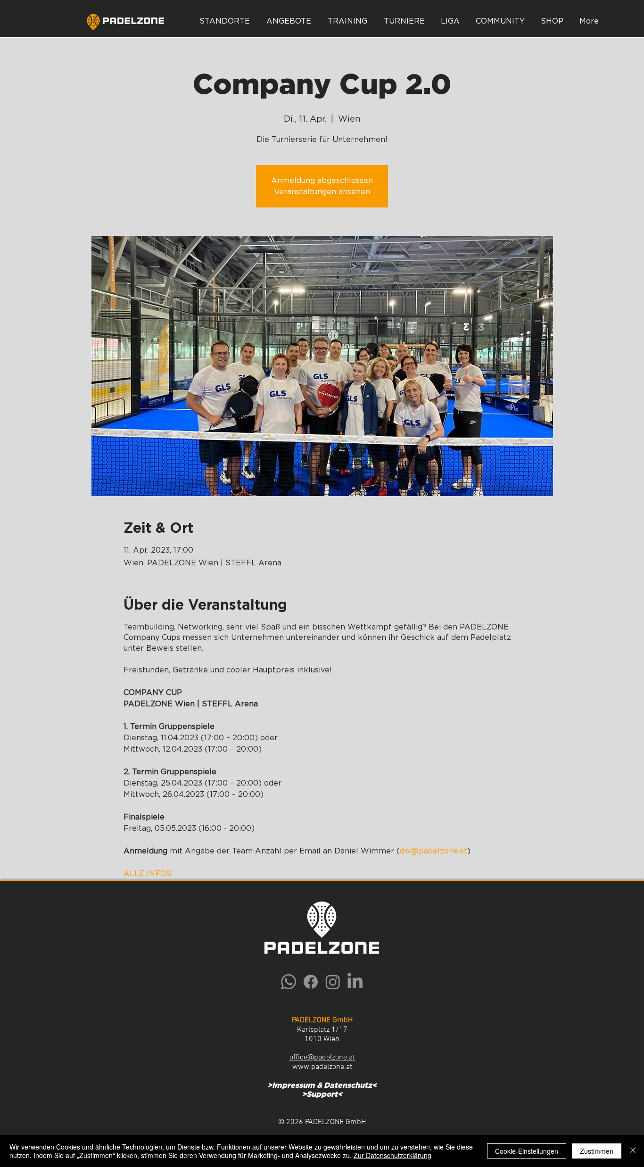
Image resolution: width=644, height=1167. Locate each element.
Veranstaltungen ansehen (322, 192)
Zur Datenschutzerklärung (392, 1155)
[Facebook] (310, 981)
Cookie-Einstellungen (526, 1151)
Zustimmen (596, 1151)
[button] (288, 21)
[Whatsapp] (288, 981)
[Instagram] (332, 981)
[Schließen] (632, 1150)
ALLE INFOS (148, 873)
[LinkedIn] (355, 981)
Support (322, 1094)
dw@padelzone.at (433, 851)
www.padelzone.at (322, 1067)
